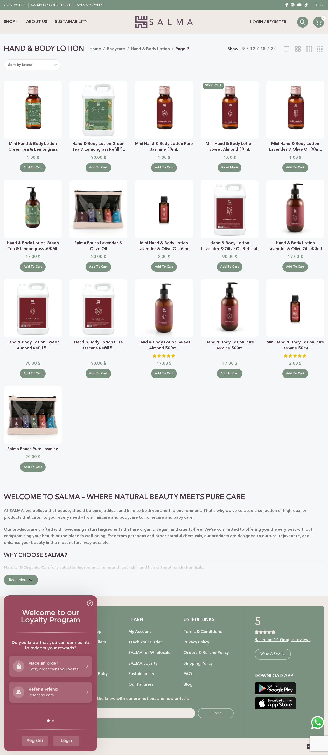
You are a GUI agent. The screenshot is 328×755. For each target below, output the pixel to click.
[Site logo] (164, 22)
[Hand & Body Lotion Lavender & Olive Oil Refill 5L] (230, 209)
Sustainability (141, 674)
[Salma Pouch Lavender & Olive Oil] (98, 209)
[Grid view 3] (309, 49)
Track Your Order (145, 642)
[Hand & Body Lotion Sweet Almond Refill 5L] (33, 308)
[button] (33, 167)
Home (95, 49)
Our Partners (140, 685)
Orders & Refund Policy (206, 653)
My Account (139, 632)
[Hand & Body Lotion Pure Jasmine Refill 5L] (98, 308)
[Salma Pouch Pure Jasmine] (33, 415)
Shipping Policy (198, 664)
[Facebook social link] (286, 5)
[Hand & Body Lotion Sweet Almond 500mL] (164, 308)
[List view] (286, 49)
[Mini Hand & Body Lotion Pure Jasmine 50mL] (295, 308)
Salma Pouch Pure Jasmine (32, 449)
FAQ (188, 674)
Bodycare (116, 49)
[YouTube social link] (299, 5)
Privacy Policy (196, 642)
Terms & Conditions (203, 632)
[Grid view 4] (320, 49)
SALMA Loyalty (143, 664)
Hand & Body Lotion (150, 49)
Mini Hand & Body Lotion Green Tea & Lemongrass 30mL (33, 150)
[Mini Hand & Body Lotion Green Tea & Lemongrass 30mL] (33, 110)
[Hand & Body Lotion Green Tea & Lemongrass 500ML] (33, 209)
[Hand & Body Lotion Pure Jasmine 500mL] (230, 308)
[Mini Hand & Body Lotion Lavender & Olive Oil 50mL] (164, 209)
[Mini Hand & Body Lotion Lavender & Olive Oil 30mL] (295, 110)
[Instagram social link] (293, 5)
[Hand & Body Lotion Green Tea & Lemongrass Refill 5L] (98, 110)
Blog (188, 685)
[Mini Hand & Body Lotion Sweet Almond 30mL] (230, 110)
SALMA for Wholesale (149, 653)
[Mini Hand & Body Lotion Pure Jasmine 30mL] (164, 110)
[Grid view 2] (298, 49)
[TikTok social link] (306, 5)
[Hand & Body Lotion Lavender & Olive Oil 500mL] (295, 209)
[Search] (303, 22)
